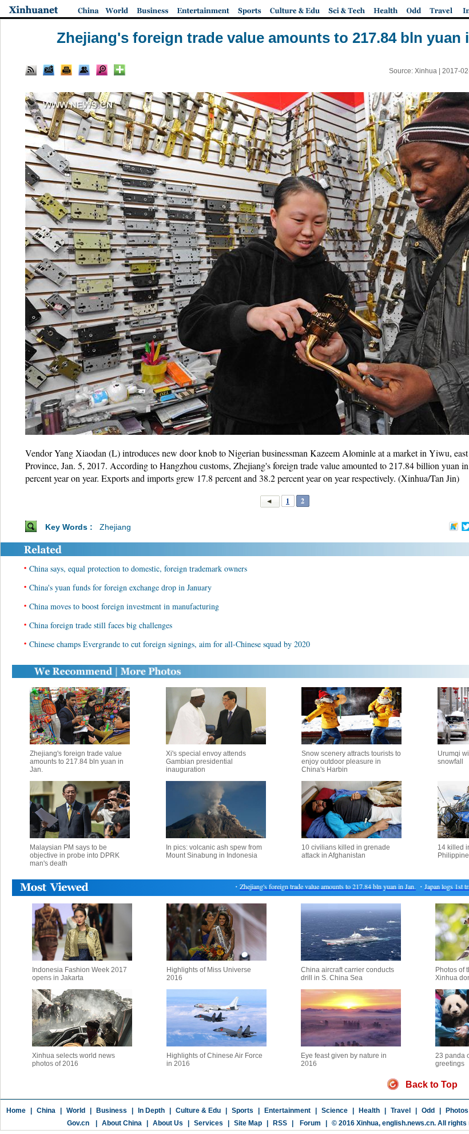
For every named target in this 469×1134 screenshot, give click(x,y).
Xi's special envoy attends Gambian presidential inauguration (206, 762)
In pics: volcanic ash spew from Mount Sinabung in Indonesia (214, 851)
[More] (119, 70)
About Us (168, 1123)
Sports (242, 1111)
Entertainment (287, 1111)
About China (122, 1123)
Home (16, 1111)
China (46, 1111)
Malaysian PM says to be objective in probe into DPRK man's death (75, 855)
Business (111, 1111)
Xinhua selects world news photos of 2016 (73, 1060)
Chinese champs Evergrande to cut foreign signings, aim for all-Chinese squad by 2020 (169, 644)
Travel (401, 1111)
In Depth (151, 1111)
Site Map (248, 1123)
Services (208, 1123)
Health (369, 1111)
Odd (428, 1111)
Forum (309, 1123)
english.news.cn (408, 1123)
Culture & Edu (198, 1111)
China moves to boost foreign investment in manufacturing (124, 606)
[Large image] (102, 70)
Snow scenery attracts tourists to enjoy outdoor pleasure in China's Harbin (351, 762)
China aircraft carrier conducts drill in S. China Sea (347, 974)
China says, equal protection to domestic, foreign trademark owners (138, 568)
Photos (457, 1111)
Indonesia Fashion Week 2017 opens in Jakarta (79, 974)
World (75, 1111)
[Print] (66, 70)
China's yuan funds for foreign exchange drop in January (120, 587)
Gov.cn (78, 1123)
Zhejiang (115, 527)
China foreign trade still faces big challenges (100, 625)
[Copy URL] (84, 70)
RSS (280, 1123)
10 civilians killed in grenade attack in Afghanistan (345, 851)
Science (334, 1111)
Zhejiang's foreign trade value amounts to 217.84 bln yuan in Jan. (77, 762)
